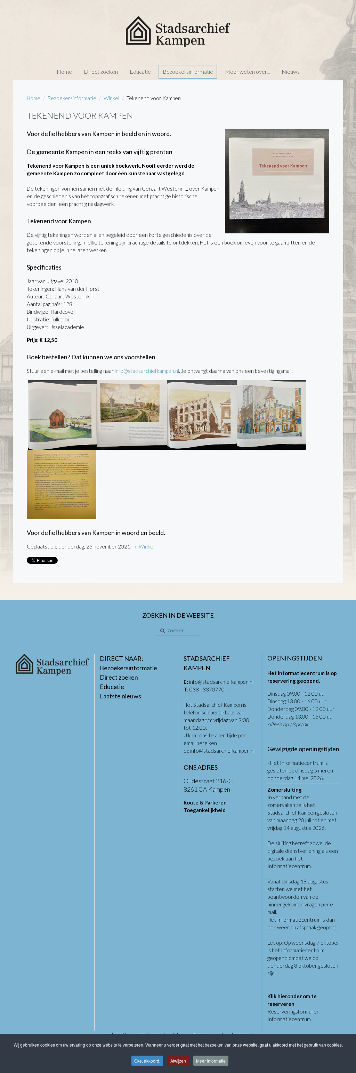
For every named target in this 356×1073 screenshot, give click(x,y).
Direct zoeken (101, 71)
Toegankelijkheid (205, 810)
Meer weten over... (247, 71)
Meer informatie (211, 1061)
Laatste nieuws (120, 696)
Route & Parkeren (205, 802)
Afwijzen (178, 1061)
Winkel (111, 98)
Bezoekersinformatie (188, 71)
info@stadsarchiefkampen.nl (147, 371)
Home (64, 71)
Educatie (140, 71)
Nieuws (291, 71)
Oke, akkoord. (147, 1061)
